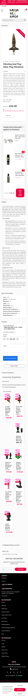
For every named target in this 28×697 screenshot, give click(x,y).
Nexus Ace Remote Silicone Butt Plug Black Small (8, 465)
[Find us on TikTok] (21, 672)
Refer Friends (5, 25)
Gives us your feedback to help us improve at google (14, 666)
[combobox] (14, 20)
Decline (20, 693)
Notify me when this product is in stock (13, 111)
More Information (7, 293)
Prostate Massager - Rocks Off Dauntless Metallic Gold (8, 410)
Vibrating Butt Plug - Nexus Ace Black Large (19, 438)
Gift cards (4, 605)
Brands (3, 602)
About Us (4, 581)
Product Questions (8, 373)
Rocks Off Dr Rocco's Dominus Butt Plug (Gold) (19, 409)
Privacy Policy (5, 653)
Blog (3, 634)
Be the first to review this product (12, 61)
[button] (9, 59)
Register (3, 646)
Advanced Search (5, 611)
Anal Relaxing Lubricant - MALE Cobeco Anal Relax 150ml (19, 174)
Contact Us (4, 578)
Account (3, 640)
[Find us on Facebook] (7, 672)
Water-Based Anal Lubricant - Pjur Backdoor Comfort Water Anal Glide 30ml (19, 155)
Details (4, 202)
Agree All (20, 689)
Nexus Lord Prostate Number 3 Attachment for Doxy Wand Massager (19, 496)
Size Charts (4, 618)
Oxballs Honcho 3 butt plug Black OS (7, 526)
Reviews (4, 322)
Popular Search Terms (6, 615)
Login (3, 643)
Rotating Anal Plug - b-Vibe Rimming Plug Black (19, 465)
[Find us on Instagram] (14, 672)
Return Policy (4, 621)
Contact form (4, 595)
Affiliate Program (5, 656)
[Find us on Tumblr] (17, 672)
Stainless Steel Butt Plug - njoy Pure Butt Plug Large (20, 136)
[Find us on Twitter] (10, 672)
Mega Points (4, 608)
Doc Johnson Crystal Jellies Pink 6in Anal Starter (8, 494)
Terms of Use (5, 650)
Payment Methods (6, 624)
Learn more (4, 693)
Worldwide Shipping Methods (8, 627)
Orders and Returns (6, 630)
